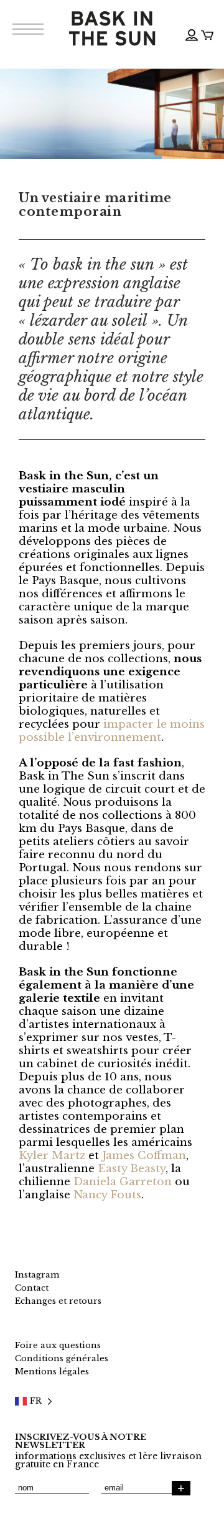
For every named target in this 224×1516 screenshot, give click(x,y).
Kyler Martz (52, 1155)
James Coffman (144, 1155)
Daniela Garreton (122, 1181)
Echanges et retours (58, 1301)
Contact (32, 1288)
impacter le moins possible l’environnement (112, 731)
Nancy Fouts (107, 1194)
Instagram (37, 1275)
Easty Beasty (132, 1168)
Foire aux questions (58, 1345)
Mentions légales (52, 1371)
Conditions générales (61, 1358)
